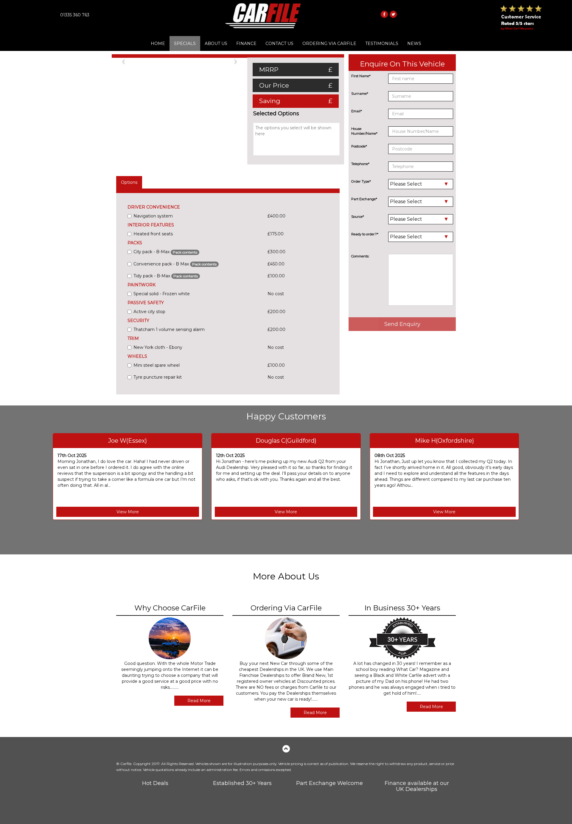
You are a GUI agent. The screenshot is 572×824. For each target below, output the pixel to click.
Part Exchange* (364, 199)
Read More (199, 700)
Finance (246, 43)
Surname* (359, 93)
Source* (357, 216)
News (414, 43)
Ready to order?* (364, 234)
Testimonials (381, 43)
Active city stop (149, 311)
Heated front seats (153, 234)
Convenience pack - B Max (175, 264)
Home (158, 43)
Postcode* (359, 146)
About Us (216, 43)
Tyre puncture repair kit (157, 377)
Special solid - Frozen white (161, 293)
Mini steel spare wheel (156, 365)
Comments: (360, 256)
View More (127, 511)
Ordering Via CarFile (329, 43)
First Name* (361, 76)
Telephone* (360, 164)
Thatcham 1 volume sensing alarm (169, 329)
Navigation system (153, 216)
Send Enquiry (402, 324)
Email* (356, 111)
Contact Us (279, 43)
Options (129, 182)
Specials (185, 43)
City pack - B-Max (165, 251)
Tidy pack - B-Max (165, 276)
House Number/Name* (364, 131)
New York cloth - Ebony (157, 347)
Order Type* (361, 181)
